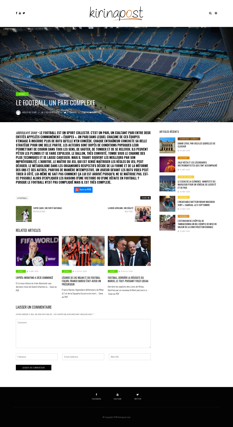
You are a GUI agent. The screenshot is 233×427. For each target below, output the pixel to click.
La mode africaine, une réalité (120, 210)
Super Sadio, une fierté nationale (47, 210)
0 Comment (72, 112)
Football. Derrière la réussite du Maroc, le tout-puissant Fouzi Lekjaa (128, 279)
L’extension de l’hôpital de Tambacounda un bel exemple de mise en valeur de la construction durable (197, 224)
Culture (183, 158)
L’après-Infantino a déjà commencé (34, 278)
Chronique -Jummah (189, 139)
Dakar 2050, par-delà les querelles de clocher (196, 145)
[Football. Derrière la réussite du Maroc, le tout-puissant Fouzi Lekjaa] (129, 251)
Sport (22, 94)
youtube (118, 399)
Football (23, 198)
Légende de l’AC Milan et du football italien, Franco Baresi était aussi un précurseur (81, 281)
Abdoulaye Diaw (29, 112)
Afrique (183, 216)
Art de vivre (186, 177)
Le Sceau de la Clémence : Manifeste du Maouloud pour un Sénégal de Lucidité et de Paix (197, 184)
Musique (183, 197)
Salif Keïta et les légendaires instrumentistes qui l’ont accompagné (197, 164)
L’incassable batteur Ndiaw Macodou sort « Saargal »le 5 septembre (196, 203)
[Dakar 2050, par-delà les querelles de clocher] (167, 145)
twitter (137, 399)
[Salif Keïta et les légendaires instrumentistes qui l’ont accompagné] (167, 164)
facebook (96, 399)
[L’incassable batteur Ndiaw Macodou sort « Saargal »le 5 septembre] (167, 204)
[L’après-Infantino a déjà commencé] (37, 251)
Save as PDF (85, 189)
